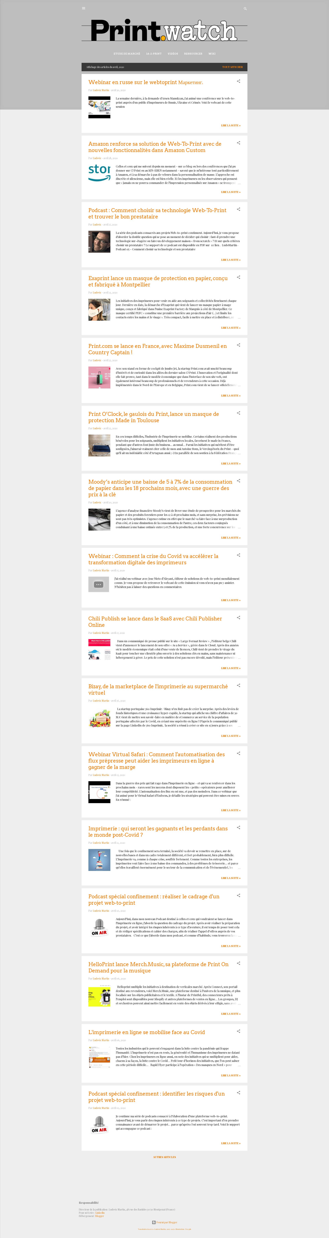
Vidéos (173, 53)
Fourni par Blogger (166, 1222)
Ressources (193, 53)
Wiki (212, 53)
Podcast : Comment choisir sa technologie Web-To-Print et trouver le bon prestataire (157, 213)
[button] (238, 81)
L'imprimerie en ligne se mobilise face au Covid (146, 1032)
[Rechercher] (245, 9)
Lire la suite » (231, 125)
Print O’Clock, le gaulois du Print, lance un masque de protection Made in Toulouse (153, 417)
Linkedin (100, 1212)
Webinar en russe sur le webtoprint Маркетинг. (145, 82)
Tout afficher (232, 67)
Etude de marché (127, 53)
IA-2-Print (154, 53)
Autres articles (164, 1157)
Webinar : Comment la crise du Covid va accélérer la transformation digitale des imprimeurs (153, 559)
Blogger (99, 1216)
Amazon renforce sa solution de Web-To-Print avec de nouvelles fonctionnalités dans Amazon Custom (155, 147)
